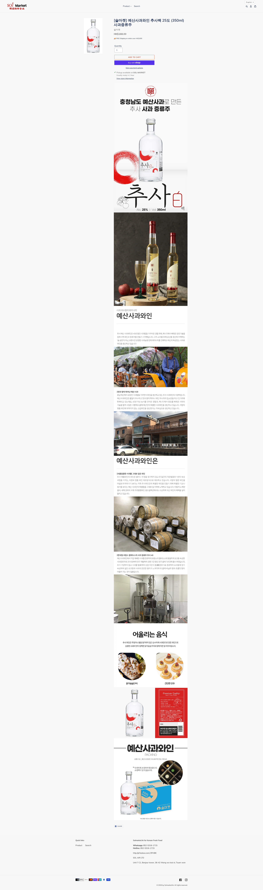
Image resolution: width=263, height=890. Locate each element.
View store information (125, 78)
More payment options (134, 68)
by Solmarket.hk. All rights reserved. (174, 885)
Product (79, 845)
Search (88, 845)
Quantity (118, 46)
